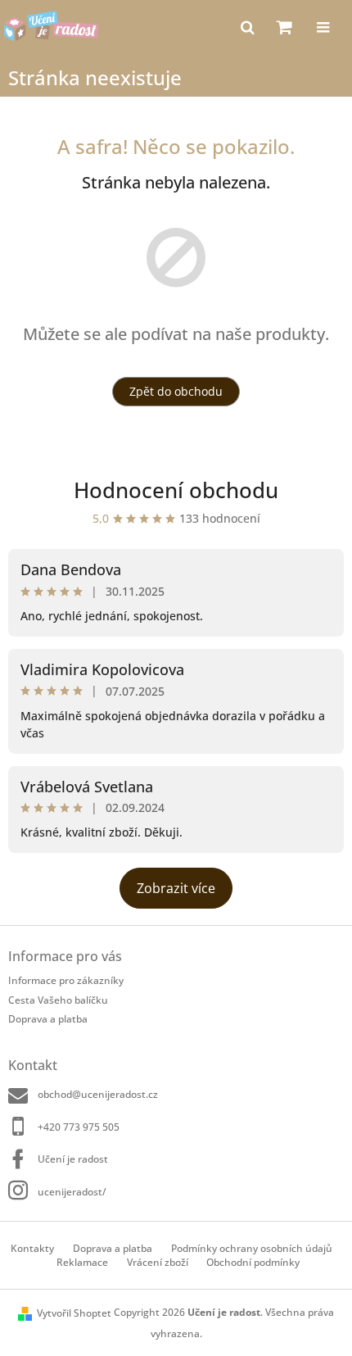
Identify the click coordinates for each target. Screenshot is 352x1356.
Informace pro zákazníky (66, 980)
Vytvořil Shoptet (74, 1313)
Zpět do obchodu (176, 391)
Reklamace (82, 1262)
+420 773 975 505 (79, 1127)
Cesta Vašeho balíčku (58, 1000)
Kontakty (32, 1248)
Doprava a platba (48, 1019)
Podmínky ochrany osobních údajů (251, 1248)
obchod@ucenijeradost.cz (98, 1094)
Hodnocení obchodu (176, 490)
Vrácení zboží (157, 1262)
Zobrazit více (176, 888)
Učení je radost (73, 1159)
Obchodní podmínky (253, 1262)
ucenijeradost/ (72, 1192)
